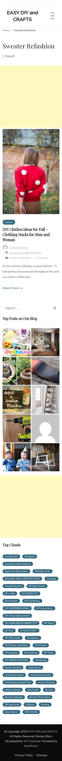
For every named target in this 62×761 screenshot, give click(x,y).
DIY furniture (11, 600)
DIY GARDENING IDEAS (17, 608)
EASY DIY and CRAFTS (22, 15)
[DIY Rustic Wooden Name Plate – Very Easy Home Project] (17, 400)
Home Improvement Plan (18, 682)
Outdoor (30, 704)
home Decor (34, 667)
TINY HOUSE (31, 712)
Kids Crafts (33, 689)
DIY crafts (10, 593)
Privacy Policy (24, 755)
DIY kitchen (33, 637)
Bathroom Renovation (16, 571)
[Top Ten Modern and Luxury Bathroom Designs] (45, 342)
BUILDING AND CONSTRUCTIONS (22, 578)
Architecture (11, 556)
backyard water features (18, 563)
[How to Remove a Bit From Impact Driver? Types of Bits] (17, 428)
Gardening (40, 660)
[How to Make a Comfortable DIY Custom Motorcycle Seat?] (45, 371)
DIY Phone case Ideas (16, 645)
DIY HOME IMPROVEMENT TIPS (21, 623)
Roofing (45, 704)
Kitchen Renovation (39, 697)
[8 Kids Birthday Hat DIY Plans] (17, 457)
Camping (51, 578)
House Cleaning (46, 682)
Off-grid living (12, 704)
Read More (11, 288)
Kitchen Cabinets (14, 697)
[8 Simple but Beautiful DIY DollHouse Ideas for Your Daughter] (17, 342)
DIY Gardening (32, 600)
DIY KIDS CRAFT (28, 630)
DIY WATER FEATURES (16, 660)
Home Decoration (14, 674)
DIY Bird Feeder (37, 586)
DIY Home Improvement (17, 615)
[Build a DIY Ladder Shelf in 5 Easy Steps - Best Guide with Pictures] (45, 400)
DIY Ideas (49, 623)
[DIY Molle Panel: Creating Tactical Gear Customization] (45, 428)
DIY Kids (9, 630)
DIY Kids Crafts (12, 637)
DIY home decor (44, 608)
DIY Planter (41, 645)
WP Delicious (32, 741)
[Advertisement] (31, 97)
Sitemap (41, 755)
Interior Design (12, 689)
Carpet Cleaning (13, 586)
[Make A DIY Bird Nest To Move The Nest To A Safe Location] (17, 371)
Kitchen (49, 689)
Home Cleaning (13, 667)
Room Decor (11, 712)
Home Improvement (40, 674)
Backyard (30, 556)
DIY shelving (30, 652)
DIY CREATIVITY (30, 593)
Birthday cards (42, 571)
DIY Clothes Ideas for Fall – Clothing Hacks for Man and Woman (26, 234)
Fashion (9, 222)
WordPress (31, 746)
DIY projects (11, 652)
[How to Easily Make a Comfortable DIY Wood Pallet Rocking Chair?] (45, 457)
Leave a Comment (20, 258)
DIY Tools (49, 652)
